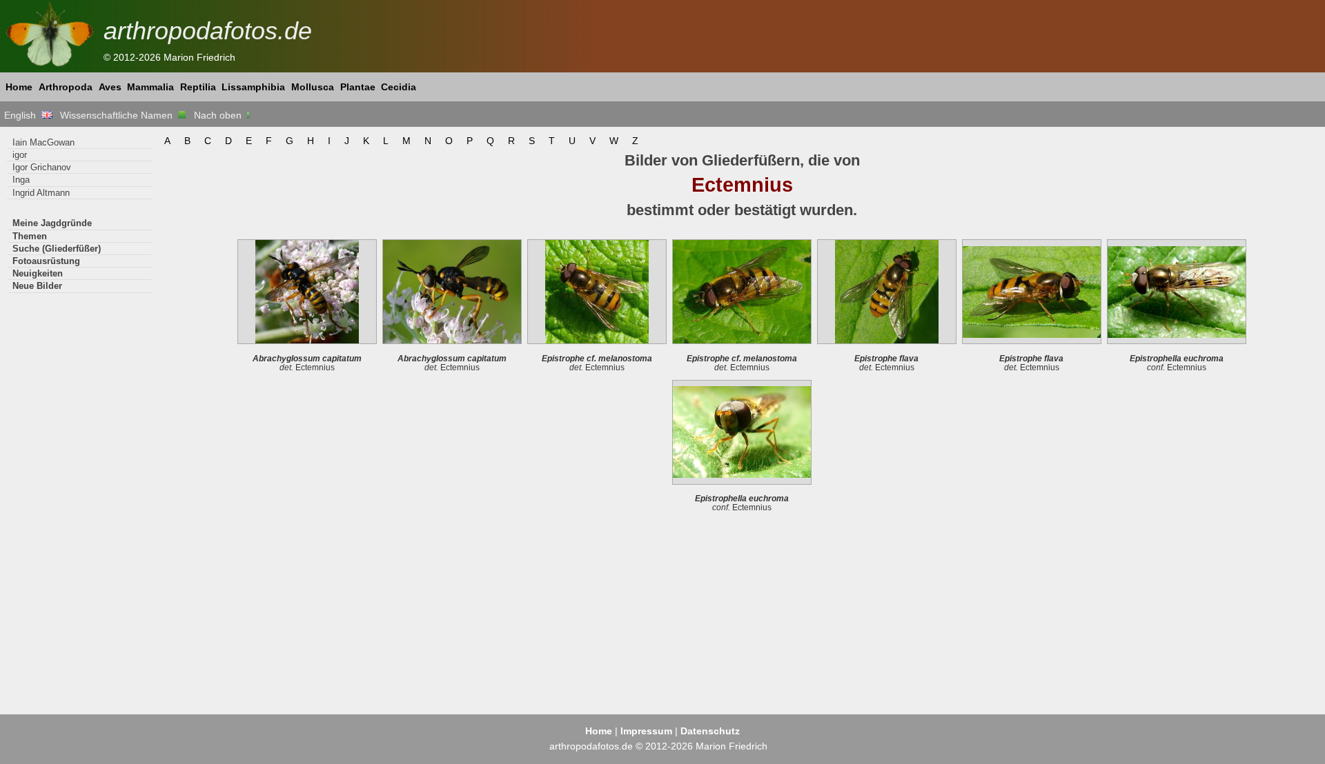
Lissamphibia (253, 86)
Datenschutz (710, 730)
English (22, 115)
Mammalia (150, 86)
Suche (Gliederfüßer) (56, 248)
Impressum (646, 730)
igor (19, 155)
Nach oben (219, 115)
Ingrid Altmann (41, 193)
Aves (110, 86)
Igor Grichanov (41, 167)
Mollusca (312, 86)
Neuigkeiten (37, 273)
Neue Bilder (37, 286)
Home (19, 86)
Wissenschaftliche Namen (119, 115)
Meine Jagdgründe (52, 223)
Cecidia (398, 86)
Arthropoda (65, 86)
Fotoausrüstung (46, 261)
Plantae (357, 86)
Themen (29, 236)
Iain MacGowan (43, 142)
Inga (21, 179)
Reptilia (198, 86)
